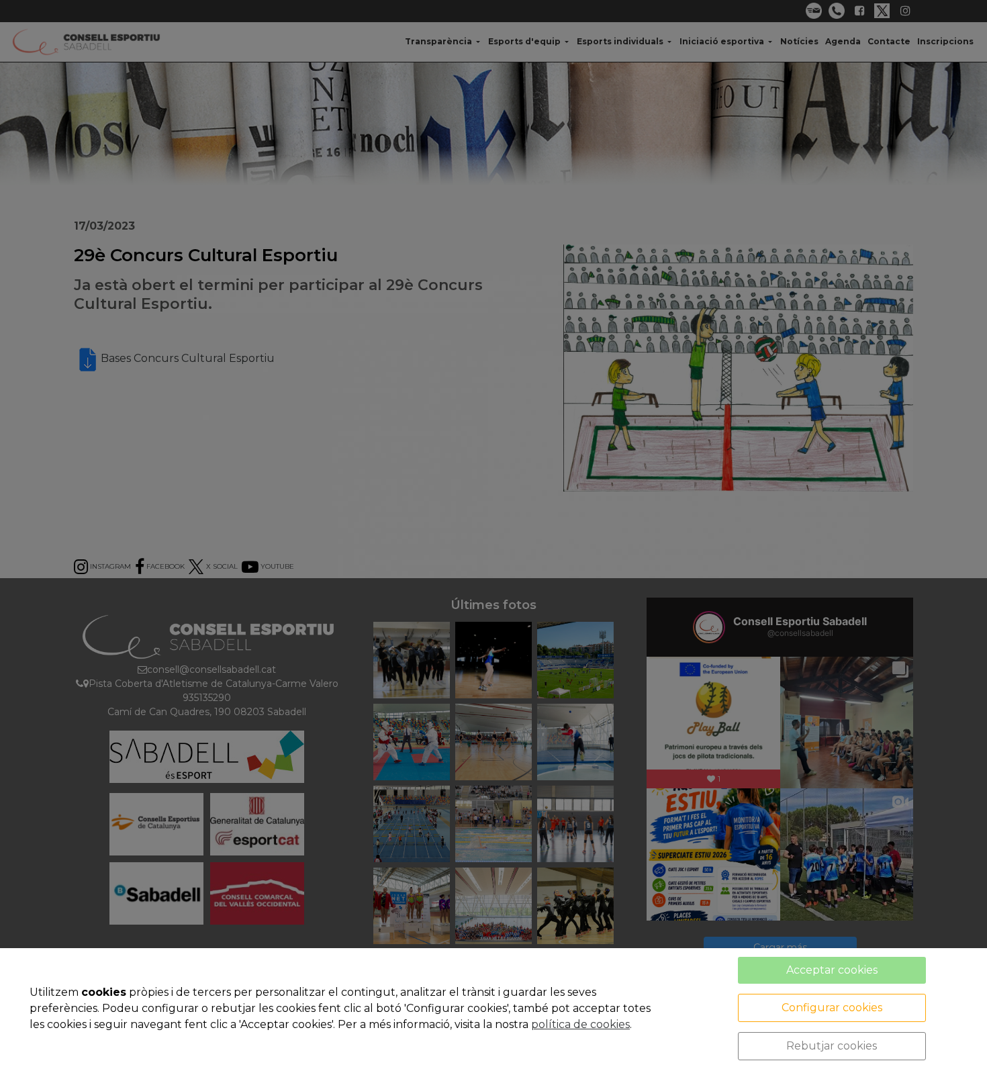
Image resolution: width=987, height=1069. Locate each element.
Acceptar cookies (832, 970)
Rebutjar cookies (831, 1045)
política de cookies (580, 1024)
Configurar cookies (832, 1007)
